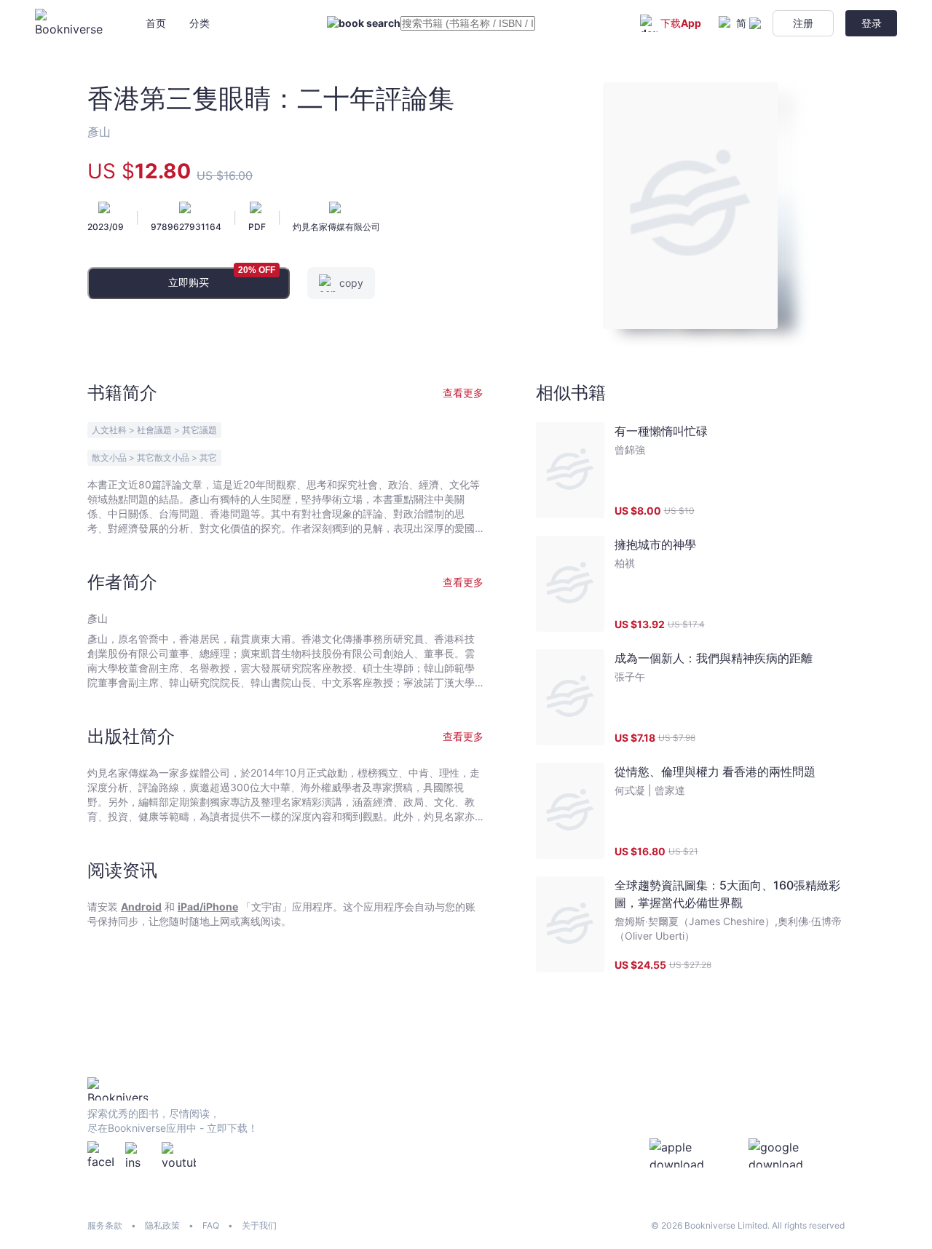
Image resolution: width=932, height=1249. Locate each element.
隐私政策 (162, 1225)
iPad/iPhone (208, 906)
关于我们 (259, 1225)
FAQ (210, 1225)
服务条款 (104, 1225)
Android (141, 906)
